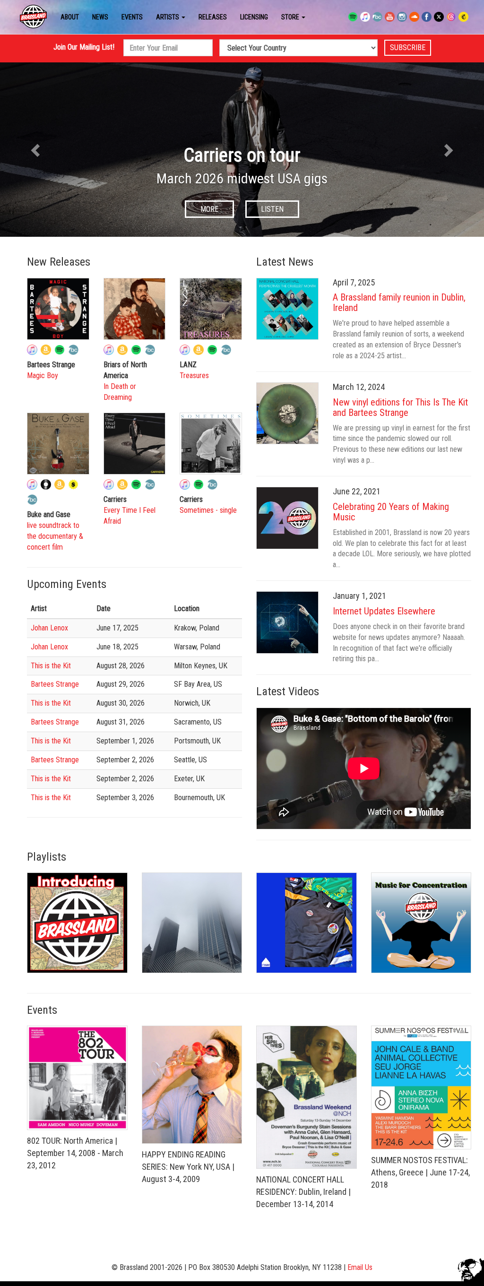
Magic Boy (42, 375)
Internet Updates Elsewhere (384, 611)
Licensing (254, 17)
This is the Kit (51, 665)
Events (132, 17)
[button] (36, 149)
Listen (284, 209)
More (221, 209)
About (69, 17)
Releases (213, 17)
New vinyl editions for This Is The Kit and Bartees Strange (400, 407)
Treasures (194, 375)
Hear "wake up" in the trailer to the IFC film (254, 178)
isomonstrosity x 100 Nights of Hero (254, 155)
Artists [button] (168, 17)
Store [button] (291, 17)
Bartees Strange (55, 684)
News (100, 17)
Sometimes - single (208, 510)
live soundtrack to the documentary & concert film (55, 536)
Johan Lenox (49, 627)
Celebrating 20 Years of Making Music (391, 512)
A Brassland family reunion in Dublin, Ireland (399, 302)
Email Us (359, 1267)
